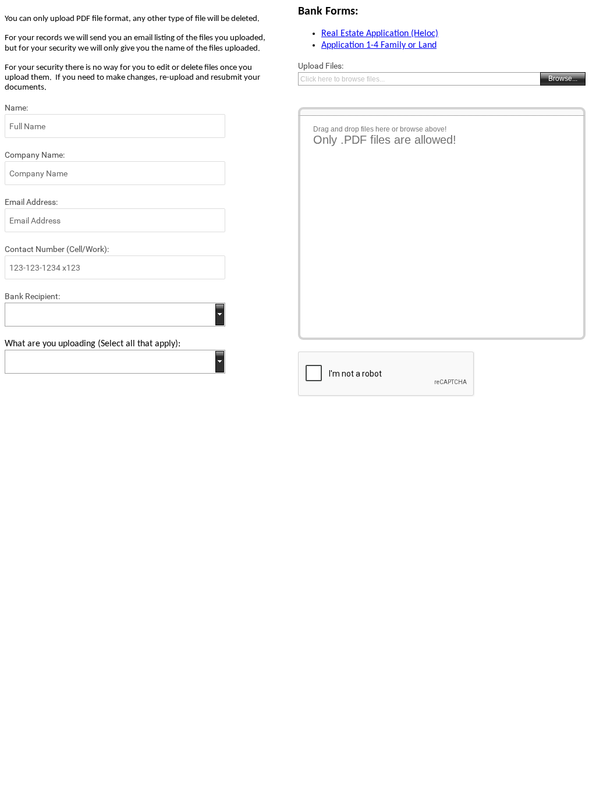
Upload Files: (320, 65)
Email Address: (31, 202)
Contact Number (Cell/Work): (57, 249)
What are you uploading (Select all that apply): (92, 344)
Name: (16, 107)
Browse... (562, 78)
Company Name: (35, 154)
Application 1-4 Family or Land (379, 45)
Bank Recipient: (32, 296)
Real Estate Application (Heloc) (379, 33)
